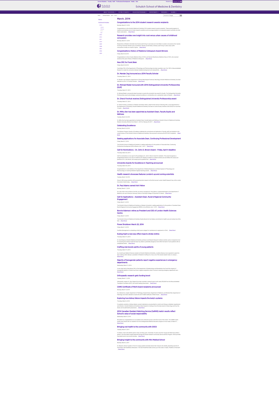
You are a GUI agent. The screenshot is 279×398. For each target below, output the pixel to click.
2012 (100, 37)
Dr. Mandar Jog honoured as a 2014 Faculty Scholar (137, 74)
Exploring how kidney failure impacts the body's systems (139, 298)
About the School (109, 12)
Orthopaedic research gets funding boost (133, 276)
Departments (153, 12)
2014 (112, 15)
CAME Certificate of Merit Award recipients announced (139, 287)
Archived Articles (106, 15)
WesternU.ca (169, 1)
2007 (100, 48)
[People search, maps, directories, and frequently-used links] (177, 2)
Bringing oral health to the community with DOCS (137, 327)
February (102, 29)
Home (99, 15)
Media (133, 1)
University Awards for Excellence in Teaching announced (140, 163)
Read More (131, 32)
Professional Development (123, 1)
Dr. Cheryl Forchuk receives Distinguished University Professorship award (146, 99)
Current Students (102, 1)
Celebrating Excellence (126, 125)
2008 (100, 46)
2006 (100, 51)
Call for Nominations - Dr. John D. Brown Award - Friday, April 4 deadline (146, 150)
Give (137, 1)
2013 (100, 34)
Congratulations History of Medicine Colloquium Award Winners (142, 51)
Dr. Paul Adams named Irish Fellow (131, 185)
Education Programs (139, 12)
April (101, 32)
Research (164, 12)
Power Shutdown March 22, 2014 (130, 224)
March (101, 30)
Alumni (173, 12)
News (100, 19)
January (102, 27)
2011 (100, 39)
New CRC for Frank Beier (127, 62)
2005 (100, 53)
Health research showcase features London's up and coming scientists (145, 174)
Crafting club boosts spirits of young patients (135, 247)
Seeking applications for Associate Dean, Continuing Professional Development (149, 139)
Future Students (123, 12)
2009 (100, 44)
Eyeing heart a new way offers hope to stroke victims (138, 234)
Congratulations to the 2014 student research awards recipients (142, 22)
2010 (100, 41)
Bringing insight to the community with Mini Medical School (141, 340)
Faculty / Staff (111, 1)
